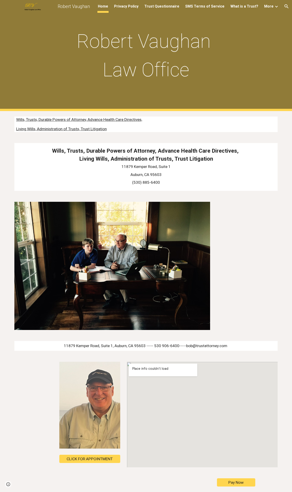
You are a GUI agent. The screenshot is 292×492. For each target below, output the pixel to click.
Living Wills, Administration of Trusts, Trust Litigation (61, 129)
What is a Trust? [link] (244, 6)
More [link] (269, 6)
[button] (286, 6)
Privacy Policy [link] (126, 6)
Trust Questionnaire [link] (161, 6)
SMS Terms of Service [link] (204, 6)
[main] (146, 55)
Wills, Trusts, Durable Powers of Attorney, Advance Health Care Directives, (79, 119)
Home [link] (103, 6)
